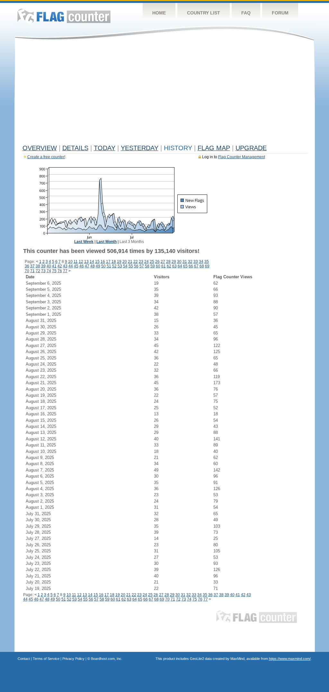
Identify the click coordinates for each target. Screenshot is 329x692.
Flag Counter (64, 16)
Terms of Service (46, 659)
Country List (203, 12)
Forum (280, 12)
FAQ (246, 12)
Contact (24, 659)
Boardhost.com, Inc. (106, 659)
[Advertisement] (164, 94)
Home (159, 12)
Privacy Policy (73, 659)
